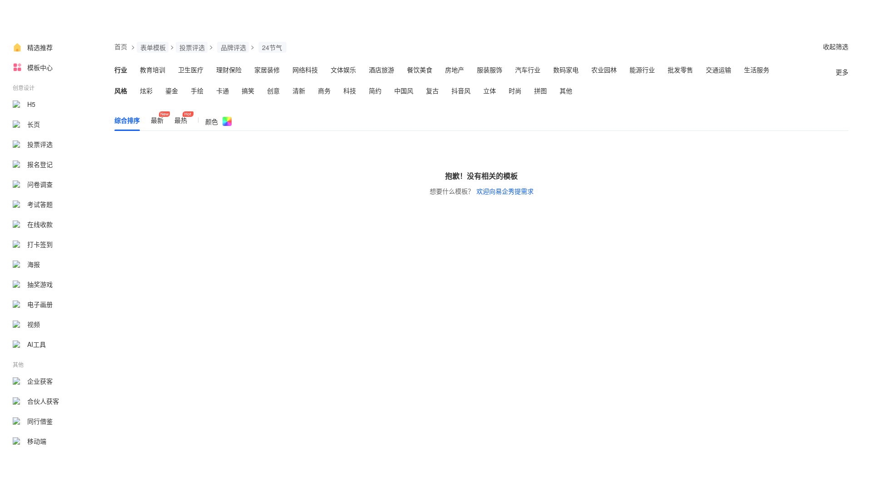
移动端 (36, 441)
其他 (566, 90)
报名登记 (40, 164)
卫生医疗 (190, 69)
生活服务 (756, 69)
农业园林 (604, 69)
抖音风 (461, 90)
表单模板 (153, 47)
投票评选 (40, 144)
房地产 (454, 69)
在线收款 (40, 224)
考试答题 (40, 204)
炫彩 (146, 90)
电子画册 (40, 304)
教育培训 (152, 69)
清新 (298, 90)
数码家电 (566, 69)
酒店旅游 (381, 69)
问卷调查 (40, 184)
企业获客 (40, 381)
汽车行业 (527, 69)
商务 (324, 90)
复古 (432, 90)
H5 (31, 104)
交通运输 (718, 69)
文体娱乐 (343, 69)
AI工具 (36, 344)
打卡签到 (40, 244)
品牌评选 (233, 47)
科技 (349, 90)
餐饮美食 (419, 69)
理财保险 (229, 69)
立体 (489, 90)
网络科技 (305, 69)
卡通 (222, 90)
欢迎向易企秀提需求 (505, 190)
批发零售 (680, 69)
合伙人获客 (43, 401)
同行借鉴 (40, 421)
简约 (375, 90)
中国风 (403, 90)
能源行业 (642, 69)
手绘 (197, 90)
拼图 (540, 90)
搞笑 (248, 90)
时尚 (515, 90)
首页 (120, 46)
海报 (33, 264)
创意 (273, 90)
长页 (33, 124)
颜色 (211, 121)
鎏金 (171, 90)
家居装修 (267, 69)
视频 (33, 324)
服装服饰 (489, 69)
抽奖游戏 (40, 284)
